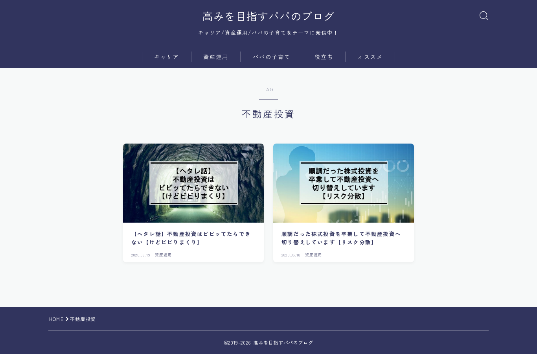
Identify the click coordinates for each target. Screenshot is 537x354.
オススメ (370, 57)
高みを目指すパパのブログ (268, 16)
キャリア (166, 57)
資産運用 (215, 57)
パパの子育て (272, 57)
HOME (56, 318)
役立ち (323, 57)
